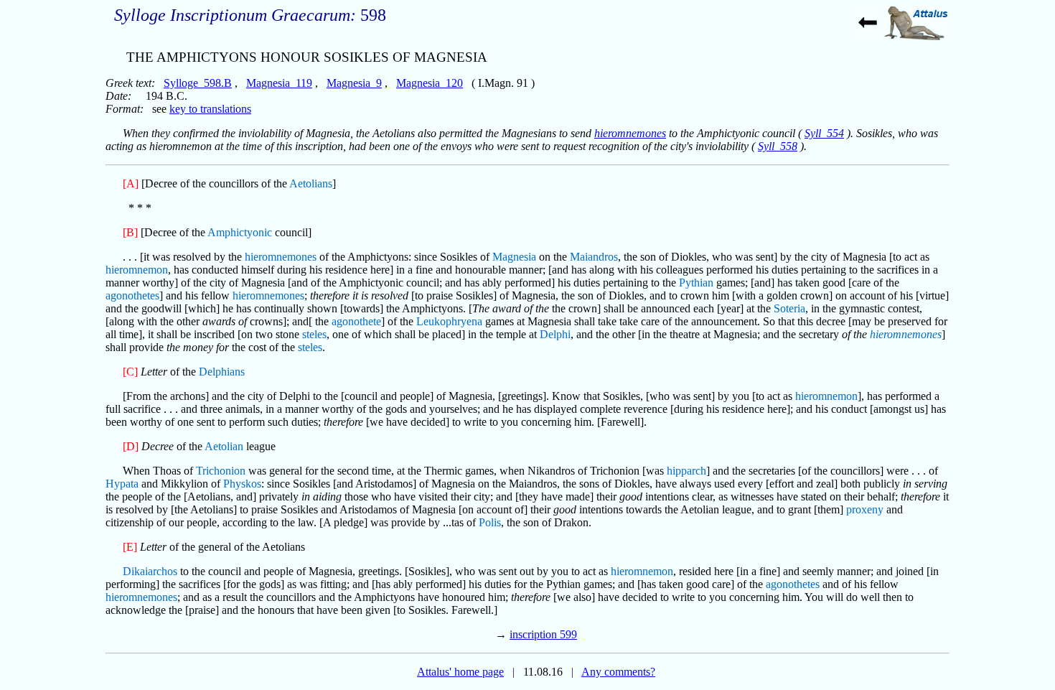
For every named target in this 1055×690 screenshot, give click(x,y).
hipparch (686, 471)
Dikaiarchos (150, 571)
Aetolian (224, 446)
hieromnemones (630, 133)
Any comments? (618, 672)
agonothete (356, 321)
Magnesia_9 (354, 83)
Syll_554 (824, 133)
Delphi (555, 334)
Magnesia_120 (429, 83)
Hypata (122, 483)
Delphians (222, 371)
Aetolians (310, 183)
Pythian (696, 282)
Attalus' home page (460, 672)
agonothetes (132, 295)
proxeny (864, 509)
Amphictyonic (239, 232)
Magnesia (514, 257)
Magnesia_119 (279, 83)
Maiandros (594, 257)
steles (314, 334)
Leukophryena (449, 321)
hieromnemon (137, 270)
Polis (490, 522)
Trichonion (220, 471)
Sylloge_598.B (198, 83)
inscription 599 (543, 634)
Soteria (789, 308)
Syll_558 (777, 146)
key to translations (210, 109)
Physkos (242, 483)
